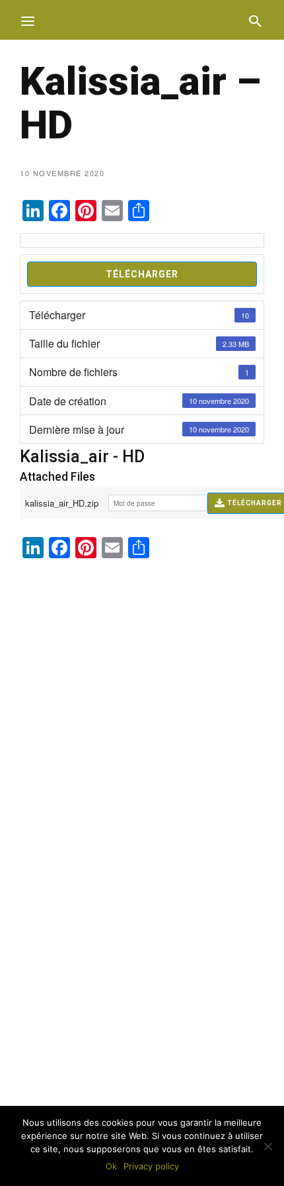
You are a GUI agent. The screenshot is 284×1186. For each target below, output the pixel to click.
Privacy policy (151, 1166)
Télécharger (142, 274)
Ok (111, 1166)
